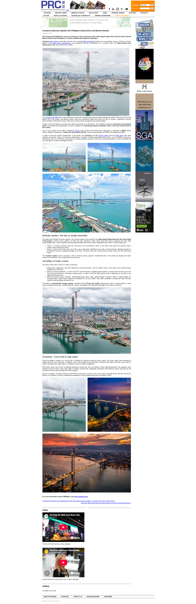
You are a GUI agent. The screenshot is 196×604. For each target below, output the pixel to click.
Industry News (61, 13)
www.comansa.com (81, 496)
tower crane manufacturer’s (62, 43)
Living (105, 13)
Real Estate (93, 13)
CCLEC (77, 130)
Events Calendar (122, 15)
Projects (144, 13)
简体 (67, 10)
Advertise (65, 596)
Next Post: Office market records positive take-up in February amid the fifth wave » (106, 503)
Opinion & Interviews (103, 15)
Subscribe (108, 596)
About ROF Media (50, 596)
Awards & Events (77, 13)
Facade (46, 15)
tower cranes (54, 41)
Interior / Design (118, 13)
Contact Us (77, 596)
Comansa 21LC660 (51, 117)
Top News (47, 13)
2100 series (119, 135)
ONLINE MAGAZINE (93, 596)
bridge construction (88, 41)
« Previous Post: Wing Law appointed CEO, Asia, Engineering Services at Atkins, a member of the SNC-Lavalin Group (78, 501)
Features (132, 13)
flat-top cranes (103, 135)
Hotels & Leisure (60, 15)
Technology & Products (80, 15)
